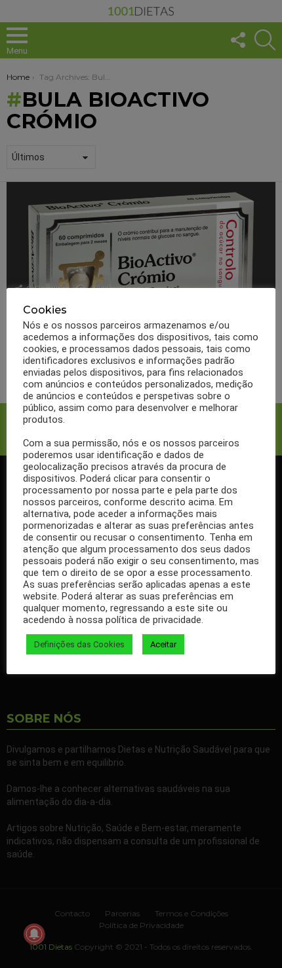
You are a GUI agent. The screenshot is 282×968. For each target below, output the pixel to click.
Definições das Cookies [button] (79, 644)
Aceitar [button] (163, 644)
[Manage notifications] (34, 933)
